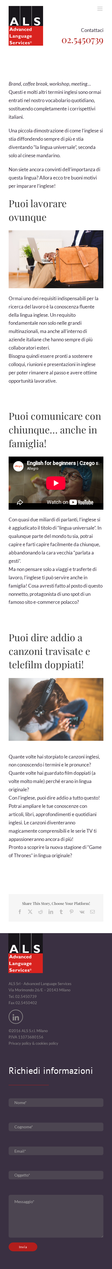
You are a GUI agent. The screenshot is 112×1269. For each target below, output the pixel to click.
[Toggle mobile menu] (100, 9)
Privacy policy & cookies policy (33, 1043)
